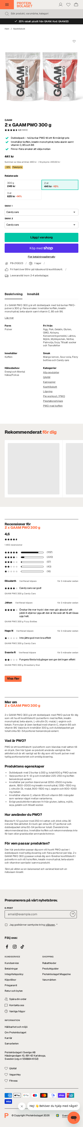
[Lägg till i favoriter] (74, 41)
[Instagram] (14, 947)
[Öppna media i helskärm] (41, 74)
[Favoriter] (68, 4)
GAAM (8, 120)
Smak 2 (9, 218)
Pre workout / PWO (54, 396)
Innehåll (33, 294)
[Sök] (7, 13)
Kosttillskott (19, 28)
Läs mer (9, 317)
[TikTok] (22, 947)
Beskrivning (13, 294)
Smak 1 (9, 205)
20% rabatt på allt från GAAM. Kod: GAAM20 (44, 21)
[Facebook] (7, 947)
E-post (9, 908)
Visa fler (13, 678)
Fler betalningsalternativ (41, 256)
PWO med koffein (53, 405)
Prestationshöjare (53, 401)
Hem (7, 28)
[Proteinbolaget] (24, 4)
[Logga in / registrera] (60, 4)
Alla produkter (51, 372)
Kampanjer (49, 382)
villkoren (50, 924)
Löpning (48, 391)
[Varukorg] (76, 4)
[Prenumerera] (72, 914)
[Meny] (7, 4)
